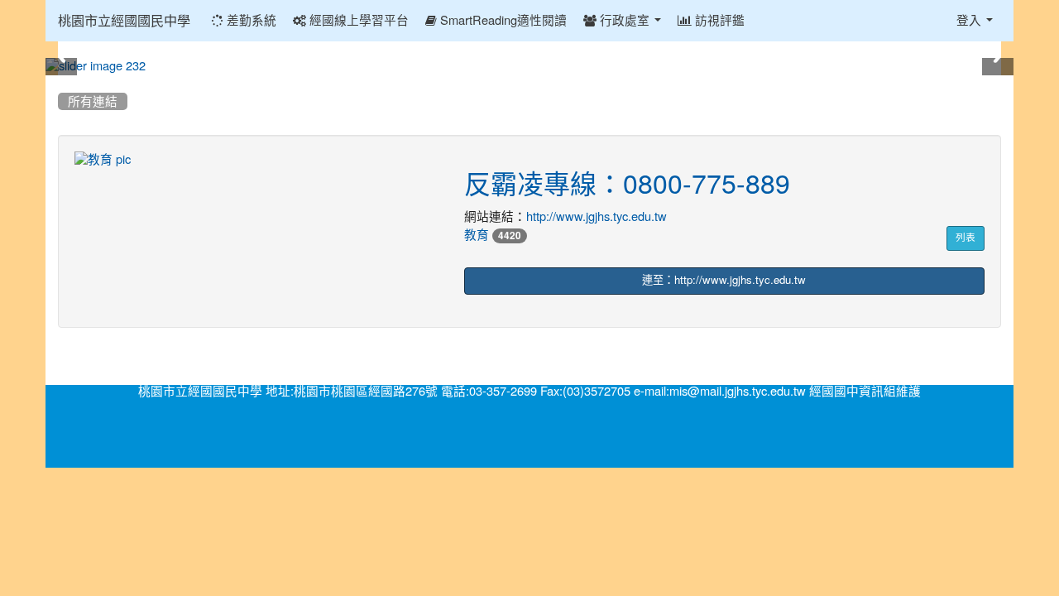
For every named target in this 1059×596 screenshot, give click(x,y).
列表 (965, 238)
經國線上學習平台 (357, 20)
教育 (476, 234)
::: (61, 81)
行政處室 (625, 20)
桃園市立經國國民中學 (124, 20)
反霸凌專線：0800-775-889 (627, 184)
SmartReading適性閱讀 (502, 20)
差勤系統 (249, 20)
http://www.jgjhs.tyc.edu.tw (596, 216)
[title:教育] (256, 160)
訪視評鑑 (718, 20)
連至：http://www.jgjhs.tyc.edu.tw (724, 280)
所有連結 (92, 101)
